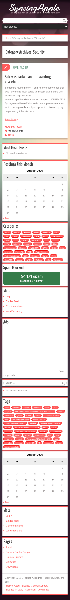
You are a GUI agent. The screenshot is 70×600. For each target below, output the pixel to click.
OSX (54, 248)
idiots (38, 416)
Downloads (12, 566)
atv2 (55, 408)
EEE (15, 240)
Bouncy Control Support (18, 552)
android (16, 408)
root (56, 439)
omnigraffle (39, 435)
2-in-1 (7, 232)
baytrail (8, 412)
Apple (36, 232)
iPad (46, 240)
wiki (20, 126)
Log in (9, 296)
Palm (62, 248)
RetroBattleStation (12, 256)
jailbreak (17, 244)
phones (8, 252)
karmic (27, 244)
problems (8, 439)
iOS (6, 419)
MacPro (43, 431)
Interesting (36, 240)
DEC (45, 236)
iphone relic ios (39, 419)
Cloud (15, 236)
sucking (19, 443)
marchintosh (10, 248)
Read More (10, 119)
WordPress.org (14, 311)
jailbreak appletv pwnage (50, 423)
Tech (54, 256)
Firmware (9, 416)
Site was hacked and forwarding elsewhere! (28, 79)
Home (8, 38)
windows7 (49, 443)
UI (39, 443)
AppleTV (46, 232)
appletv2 (37, 408)
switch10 (30, 443)
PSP (29, 252)
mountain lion (55, 431)
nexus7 (28, 435)
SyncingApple (33, 7)
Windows (57, 260)
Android (27, 232)
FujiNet (24, 240)
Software (34, 256)
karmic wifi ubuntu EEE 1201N (27, 427)
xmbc (59, 443)
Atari (56, 232)
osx (49, 435)
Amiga (16, 232)
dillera (10, 134)
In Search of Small (51, 416)
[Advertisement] (30, 349)
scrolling (8, 443)
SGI (25, 256)
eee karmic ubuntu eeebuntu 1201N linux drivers (34, 412)
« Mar (6, 218)
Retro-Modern (41, 252)
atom (47, 408)
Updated (38, 260)
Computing (26, 236)
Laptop (37, 244)
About (9, 547)
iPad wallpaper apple (21, 419)
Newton (22, 248)
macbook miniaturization (25, 431)
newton (8, 435)
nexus (17, 435)
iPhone (55, 240)
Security (10, 126)
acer (7, 408)
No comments (15, 130)
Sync (45, 256)
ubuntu (19, 260)
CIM (6, 236)
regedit (19, 439)
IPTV (7, 244)
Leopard (8, 431)
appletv (26, 408)
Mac (55, 244)
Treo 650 (8, 260)
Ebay (7, 240)
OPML (45, 248)
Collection (11, 561)
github (19, 416)
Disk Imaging (57, 236)
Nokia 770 (34, 248)
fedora (60, 412)
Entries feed (12, 301)
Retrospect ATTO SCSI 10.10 (38, 439)
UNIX (29, 260)
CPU (37, 236)
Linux (46, 244)
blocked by (35, 279)
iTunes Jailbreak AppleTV (15, 423)
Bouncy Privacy (14, 557)
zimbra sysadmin (12, 447)
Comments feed (14, 306)
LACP (53, 427)
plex (57, 435)
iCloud (28, 416)
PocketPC (19, 252)
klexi (45, 427)
